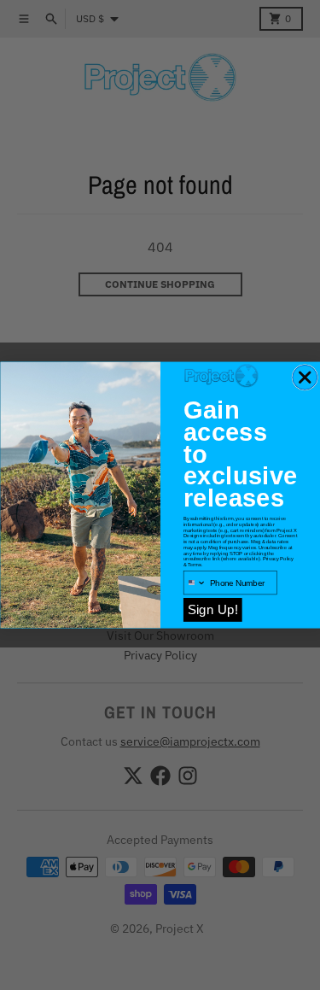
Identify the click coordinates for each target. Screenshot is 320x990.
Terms (194, 565)
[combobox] (194, 583)
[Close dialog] (304, 377)
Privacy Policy (278, 559)
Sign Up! (212, 609)
